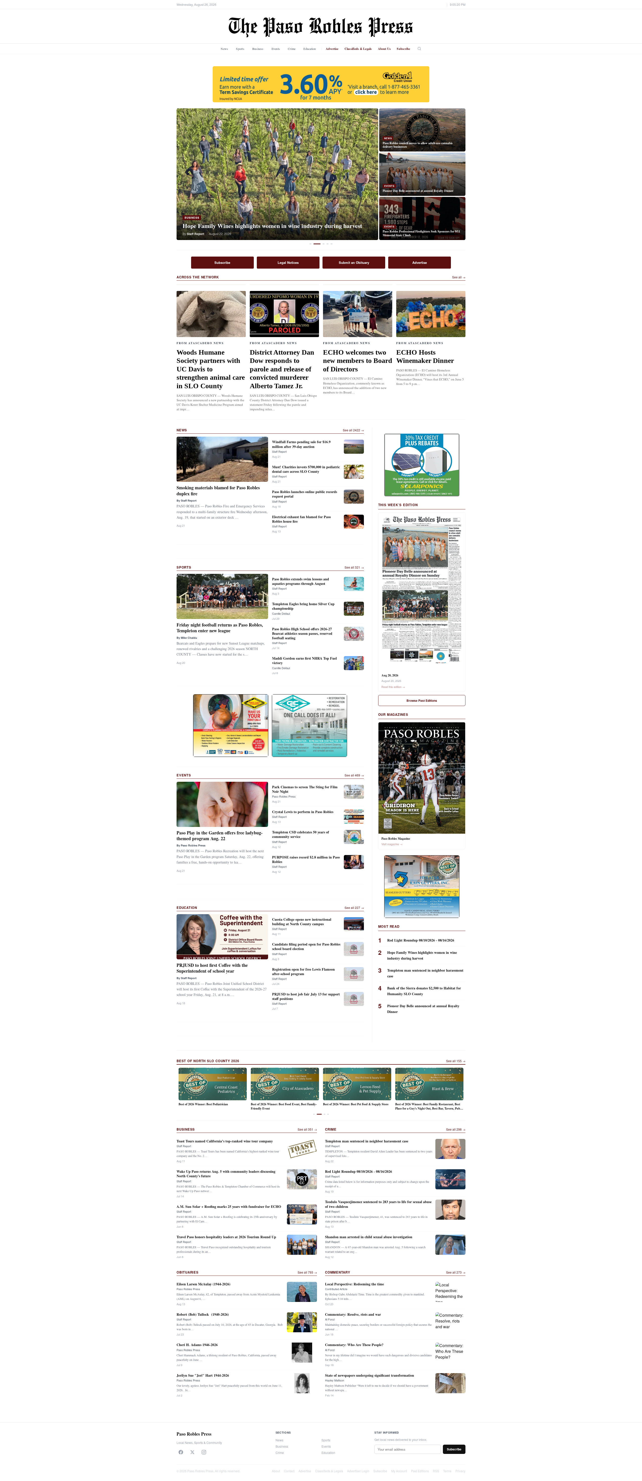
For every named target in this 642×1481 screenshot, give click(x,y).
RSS (436, 1471)
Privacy (460, 1471)
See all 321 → (354, 567)
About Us (384, 49)
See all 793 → (307, 1272)
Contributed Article (336, 1289)
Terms (447, 1471)
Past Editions (420, 1471)
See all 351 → (307, 1129)
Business (258, 49)
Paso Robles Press (284, 796)
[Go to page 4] (328, 1114)
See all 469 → (354, 775)
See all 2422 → (353, 430)
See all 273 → (455, 1272)
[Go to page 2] (317, 1114)
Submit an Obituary (354, 262)
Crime (291, 49)
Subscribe (403, 49)
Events (276, 49)
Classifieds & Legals (358, 49)
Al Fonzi (330, 1319)
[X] (192, 1452)
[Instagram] (204, 1452)
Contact (289, 1471)
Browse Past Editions (422, 700)
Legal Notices (288, 262)
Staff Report (279, 451)
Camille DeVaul (281, 613)
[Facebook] (181, 1452)
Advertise (332, 49)
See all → (458, 277)
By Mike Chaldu (187, 638)
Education (309, 49)
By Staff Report (187, 500)
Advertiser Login (358, 1471)
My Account (399, 1471)
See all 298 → (455, 1129)
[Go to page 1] (314, 1114)
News (224, 49)
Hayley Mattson (334, 1380)
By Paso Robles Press (191, 845)
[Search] (419, 49)
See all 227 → (354, 907)
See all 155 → (455, 1061)
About (276, 1471)
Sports (240, 49)
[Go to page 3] (322, 1114)
